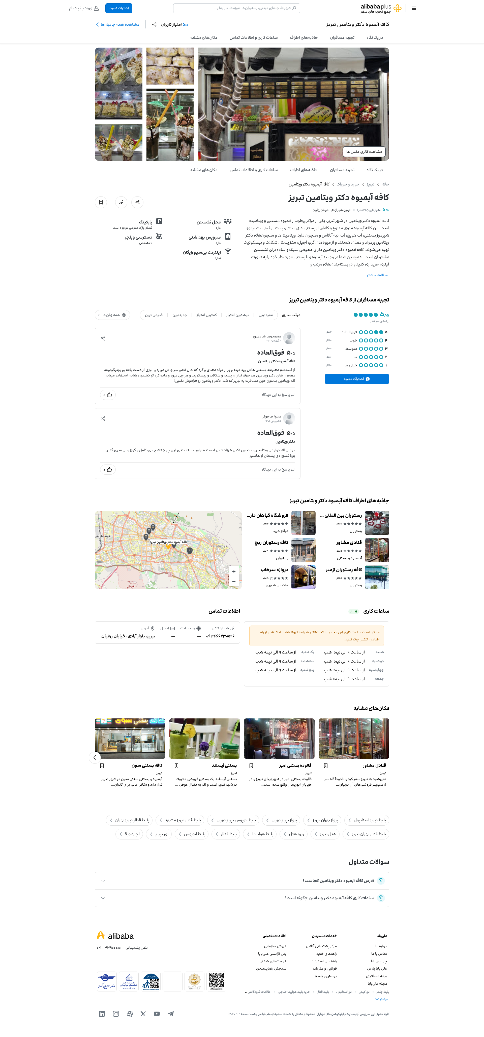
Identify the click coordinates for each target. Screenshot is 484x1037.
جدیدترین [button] (179, 315)
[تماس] (121, 202)
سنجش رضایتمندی (271, 968)
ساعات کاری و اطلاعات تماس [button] (254, 37)
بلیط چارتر (383, 991)
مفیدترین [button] (266, 315)
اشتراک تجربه (119, 8)
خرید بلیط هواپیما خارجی (294, 991)
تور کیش (364, 991)
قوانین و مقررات (325, 968)
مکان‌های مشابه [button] (204, 37)
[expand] (103, 881)
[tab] (374, 37)
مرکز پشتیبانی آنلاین (321, 946)
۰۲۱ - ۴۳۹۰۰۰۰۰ (109, 947)
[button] (103, 338)
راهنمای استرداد (324, 961)
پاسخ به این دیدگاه (275, 394)
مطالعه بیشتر (377, 275)
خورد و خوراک (348, 184)
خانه (385, 184)
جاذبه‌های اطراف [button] (304, 37)
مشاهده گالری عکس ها (364, 151)
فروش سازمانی (275, 946)
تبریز (370, 184)
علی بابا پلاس (377, 968)
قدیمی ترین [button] (154, 315)
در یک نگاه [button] (375, 37)
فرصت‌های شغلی (272, 961)
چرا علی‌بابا (379, 961)
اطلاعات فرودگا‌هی (259, 991)
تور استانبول (344, 991)
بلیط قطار (323, 991)
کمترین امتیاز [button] (207, 315)
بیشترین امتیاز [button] (237, 315)
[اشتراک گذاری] (137, 202)
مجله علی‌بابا (377, 983)
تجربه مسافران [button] (342, 37)
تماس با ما (379, 953)
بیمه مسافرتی (376, 976)
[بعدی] (95, 758)
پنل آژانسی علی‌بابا (272, 953)
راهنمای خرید (326, 953)
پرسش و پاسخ (326, 976)
